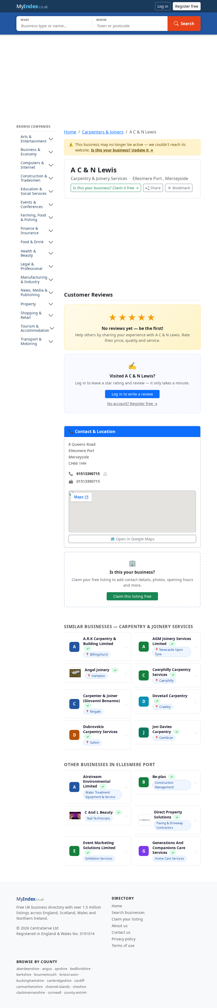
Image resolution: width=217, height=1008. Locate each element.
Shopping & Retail (31, 315)
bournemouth (45, 974)
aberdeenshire (27, 968)
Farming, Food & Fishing (33, 217)
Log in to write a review (132, 394)
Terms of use (123, 945)
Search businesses (128, 912)
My (32, 6)
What (25, 20)
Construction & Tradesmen (34, 178)
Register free (186, 6)
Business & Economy (30, 152)
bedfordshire (80, 968)
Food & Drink (32, 242)
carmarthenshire (29, 986)
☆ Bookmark (179, 187)
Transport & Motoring (31, 341)
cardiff (79, 980)
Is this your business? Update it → (122, 150)
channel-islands (58, 986)
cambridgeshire (59, 980)
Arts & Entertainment (33, 139)
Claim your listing (127, 919)
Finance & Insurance (30, 230)
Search (187, 23)
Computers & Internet (32, 165)
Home (70, 132)
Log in (162, 6)
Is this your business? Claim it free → (106, 187)
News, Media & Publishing (34, 292)
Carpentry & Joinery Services (99, 178)
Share (155, 187)
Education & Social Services (34, 191)
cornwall (54, 992)
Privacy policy (123, 938)
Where (101, 20)
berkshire (23, 974)
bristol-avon (69, 974)
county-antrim (75, 992)
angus (47, 968)
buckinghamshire (30, 980)
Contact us (121, 932)
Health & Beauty (28, 253)
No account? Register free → (132, 403)
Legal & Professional (31, 266)
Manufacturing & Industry (34, 279)
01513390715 (88, 473)
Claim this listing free (132, 596)
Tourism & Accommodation (35, 328)
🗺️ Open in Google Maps (132, 538)
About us (120, 925)
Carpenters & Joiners (103, 132)
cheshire (79, 986)
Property (28, 304)
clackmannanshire (30, 992)
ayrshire (61, 968)
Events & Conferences (32, 204)
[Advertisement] (108, 74)
